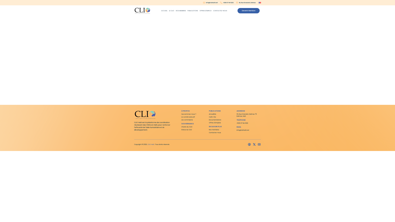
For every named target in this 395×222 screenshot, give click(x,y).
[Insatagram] (254, 144)
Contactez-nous (220, 11)
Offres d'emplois (215, 123)
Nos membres (181, 11)
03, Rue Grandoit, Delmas (247, 2)
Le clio (171, 11)
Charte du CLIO (186, 127)
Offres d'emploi (205, 11)
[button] (249, 10)
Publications (193, 11)
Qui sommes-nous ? (188, 114)
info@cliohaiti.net (212, 2)
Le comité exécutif (188, 117)
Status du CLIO (186, 130)
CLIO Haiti (151, 144)
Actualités (212, 114)
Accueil (164, 11)
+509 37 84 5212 (228, 2)
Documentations (215, 120)
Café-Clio (212, 117)
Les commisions (187, 120)
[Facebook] (249, 144)
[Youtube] (259, 144)
